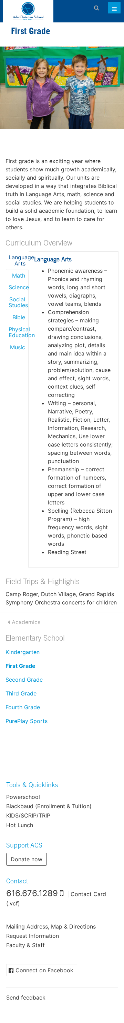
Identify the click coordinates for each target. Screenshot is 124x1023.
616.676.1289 (32, 893)
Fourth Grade (23, 707)
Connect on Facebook (44, 970)
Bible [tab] (18, 317)
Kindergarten (23, 652)
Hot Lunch (19, 825)
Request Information (32, 935)
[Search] (96, 7)
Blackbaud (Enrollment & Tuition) (49, 806)
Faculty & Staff (25, 945)
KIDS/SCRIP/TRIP (28, 815)
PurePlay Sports (27, 721)
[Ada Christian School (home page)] (28, 11)
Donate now (26, 859)
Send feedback (25, 997)
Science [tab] (18, 287)
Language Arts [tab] (19, 260)
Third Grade (21, 693)
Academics (26, 622)
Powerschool (23, 796)
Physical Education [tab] (18, 332)
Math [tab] (18, 275)
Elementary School (35, 639)
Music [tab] (17, 347)
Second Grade (24, 679)
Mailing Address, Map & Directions (51, 926)
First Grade (20, 665)
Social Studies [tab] (18, 302)
